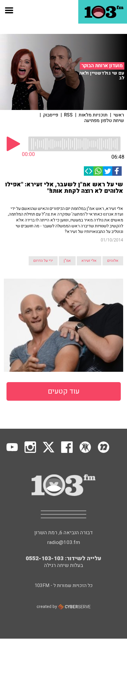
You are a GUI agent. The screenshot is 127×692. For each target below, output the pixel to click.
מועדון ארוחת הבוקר (102, 65)
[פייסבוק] (117, 171)
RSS (68, 115)
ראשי (118, 115)
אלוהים (112, 260)
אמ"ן (67, 260)
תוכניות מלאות (93, 115)
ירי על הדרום (43, 260)
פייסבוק (50, 115)
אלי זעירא (89, 260)
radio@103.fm (63, 542)
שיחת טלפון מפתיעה (104, 121)
